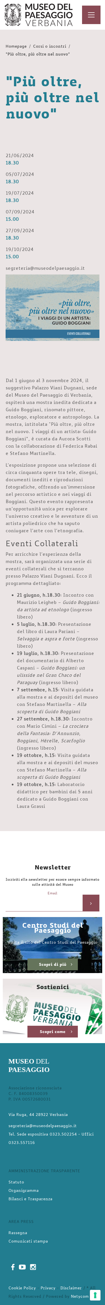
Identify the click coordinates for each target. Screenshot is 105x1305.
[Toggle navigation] (91, 15)
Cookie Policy (22, 1287)
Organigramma (23, 1190)
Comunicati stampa (28, 1241)
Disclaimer (71, 1287)
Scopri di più (52, 964)
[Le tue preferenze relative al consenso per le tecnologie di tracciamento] (95, 1295)
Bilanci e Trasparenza (30, 1198)
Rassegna (17, 1232)
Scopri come (53, 1031)
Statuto (16, 1182)
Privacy (48, 1287)
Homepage (16, 46)
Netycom (80, 1296)
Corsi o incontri (49, 46)
